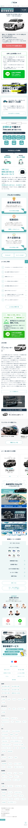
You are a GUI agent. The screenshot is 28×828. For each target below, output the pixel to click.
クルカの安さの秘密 (14, 210)
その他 (18, 556)
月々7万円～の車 (5, 693)
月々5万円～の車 (15, 689)
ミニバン (9, 552)
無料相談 (14, 679)
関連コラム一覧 (14, 442)
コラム (7, 676)
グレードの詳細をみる (14, 391)
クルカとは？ (8, 255)
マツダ (3, 702)
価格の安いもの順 (16, 693)
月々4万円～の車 (5, 689)
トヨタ (3, 699)
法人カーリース (21, 676)
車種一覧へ (14, 583)
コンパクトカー (21, 708)
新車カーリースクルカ (7, 6)
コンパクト (9, 556)
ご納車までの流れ (7, 673)
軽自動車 (14, 556)
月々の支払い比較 (14, 247)
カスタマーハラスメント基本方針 (9, 816)
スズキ (8, 699)
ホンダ (14, 699)
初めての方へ (7, 669)
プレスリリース (5, 811)
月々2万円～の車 (5, 686)
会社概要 (3, 815)
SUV (14, 552)
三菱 (24, 699)
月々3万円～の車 (15, 686)
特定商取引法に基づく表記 (7, 808)
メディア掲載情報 (5, 809)
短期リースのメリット (14, 229)
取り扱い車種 (16, 6)
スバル (19, 699)
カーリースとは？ (20, 255)
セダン (18, 552)
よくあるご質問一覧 (14, 307)
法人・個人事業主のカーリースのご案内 (14, 588)
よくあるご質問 (21, 673)
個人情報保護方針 (5, 813)
